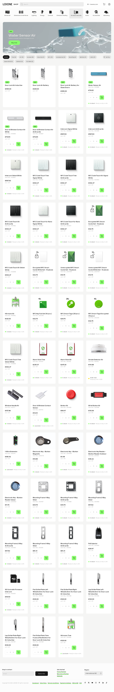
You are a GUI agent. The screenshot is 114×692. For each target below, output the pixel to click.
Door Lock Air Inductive (13, 85)
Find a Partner (61, 671)
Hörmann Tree (66, 635)
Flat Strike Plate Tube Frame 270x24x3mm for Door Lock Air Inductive (42, 638)
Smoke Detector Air (95, 359)
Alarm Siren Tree (39, 359)
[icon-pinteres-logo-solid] (99, 684)
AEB (80, 683)
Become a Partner (63, 674)
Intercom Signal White (69, 129)
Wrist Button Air (94, 405)
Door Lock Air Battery (41, 85)
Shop (16, 4)
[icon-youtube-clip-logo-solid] (92, 684)
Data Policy (43, 683)
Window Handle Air (12, 405)
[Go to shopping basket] (104, 4)
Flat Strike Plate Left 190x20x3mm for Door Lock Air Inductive (43, 592)
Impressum (35, 683)
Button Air (64, 405)
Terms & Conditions (53, 683)
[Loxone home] (7, 4)
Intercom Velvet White (13, 175)
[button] (57, 37)
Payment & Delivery (65, 683)
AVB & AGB (75, 683)
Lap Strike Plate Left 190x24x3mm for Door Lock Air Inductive (98, 592)
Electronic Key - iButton (69, 451)
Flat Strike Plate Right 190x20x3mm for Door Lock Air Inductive (71, 592)
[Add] (102, 97)
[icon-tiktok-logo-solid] (106, 684)
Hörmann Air (9, 314)
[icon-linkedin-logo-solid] (103, 684)
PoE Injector (92, 543)
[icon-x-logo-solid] (88, 684)
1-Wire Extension (11, 451)
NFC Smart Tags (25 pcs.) (70, 314)
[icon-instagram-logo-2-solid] (96, 684)
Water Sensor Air (94, 85)
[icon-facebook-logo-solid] (85, 684)
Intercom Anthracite (96, 129)
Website (59, 676)
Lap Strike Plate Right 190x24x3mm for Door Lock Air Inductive (15, 638)
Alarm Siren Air (66, 359)
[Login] (109, 4)
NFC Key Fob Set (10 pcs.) (42, 314)
